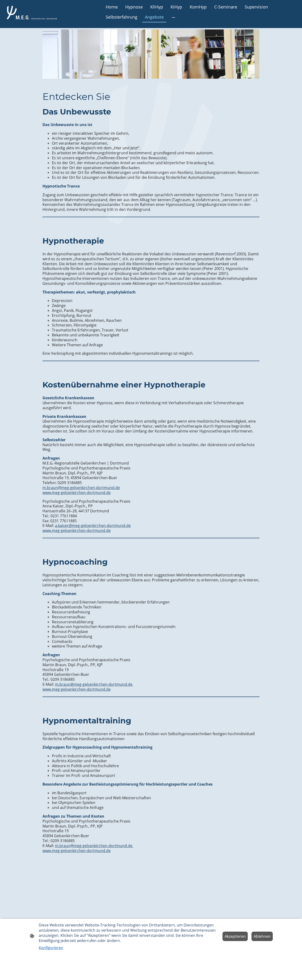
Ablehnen (262, 936)
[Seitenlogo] (31, 12)
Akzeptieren (235, 936)
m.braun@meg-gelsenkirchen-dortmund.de (81, 487)
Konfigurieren (51, 947)
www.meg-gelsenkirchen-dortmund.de (76, 492)
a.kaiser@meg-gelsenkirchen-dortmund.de (93, 525)
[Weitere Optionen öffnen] (173, 17)
